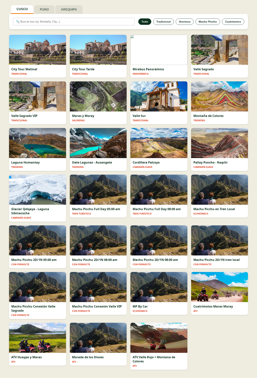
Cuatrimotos (233, 21)
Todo (144, 21)
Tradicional (163, 21)
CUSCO (22, 9)
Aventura (184, 21)
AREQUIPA (69, 9)
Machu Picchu (208, 21)
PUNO (44, 9)
